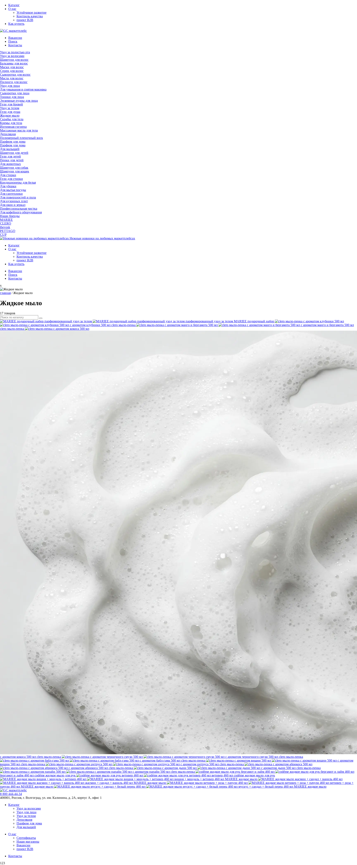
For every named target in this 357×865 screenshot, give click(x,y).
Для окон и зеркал (12, 205)
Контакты (15, 45)
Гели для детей (10, 156)
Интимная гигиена (13, 126)
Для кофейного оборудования (21, 212)
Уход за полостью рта (15, 52)
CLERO (5, 223)
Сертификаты (26, 838)
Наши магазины (28, 841)
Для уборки (8, 186)
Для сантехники (11, 193)
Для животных (10, 164)
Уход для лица (10, 85)
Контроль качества (30, 16)
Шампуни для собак (14, 167)
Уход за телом (9, 108)
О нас (12, 9)
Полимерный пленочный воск (21, 138)
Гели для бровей (11, 104)
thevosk (5, 227)
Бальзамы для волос (14, 63)
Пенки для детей (12, 160)
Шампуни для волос (14, 59)
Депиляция (8, 134)
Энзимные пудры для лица (19, 100)
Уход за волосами (12, 56)
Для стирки (8, 175)
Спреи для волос (12, 71)
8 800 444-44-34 (11, 794)
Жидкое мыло (9, 115)
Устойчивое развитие (31, 12)
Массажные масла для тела (19, 130)
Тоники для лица (12, 97)
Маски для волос (12, 67)
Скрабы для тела (11, 119)
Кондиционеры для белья (18, 182)
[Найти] (40, 318)
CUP (3, 234)
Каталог (14, 5)
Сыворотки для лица (14, 93)
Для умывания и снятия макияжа (23, 89)
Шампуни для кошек (14, 171)
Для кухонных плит (14, 201)
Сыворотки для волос (15, 74)
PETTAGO (7, 231)
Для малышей (9, 149)
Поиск (12, 41)
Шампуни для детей (14, 152)
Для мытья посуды (13, 190)
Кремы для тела (11, 123)
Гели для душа (10, 112)
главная (5, 293)
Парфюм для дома (12, 141)
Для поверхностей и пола (18, 197)
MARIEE (6, 219)
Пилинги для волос (13, 82)
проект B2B (25, 20)
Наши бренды (10, 216)
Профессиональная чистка (18, 208)
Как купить (16, 23)
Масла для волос (11, 78)
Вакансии (15, 37)
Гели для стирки (11, 179)
